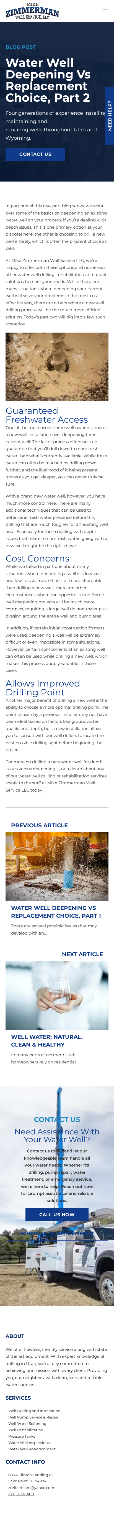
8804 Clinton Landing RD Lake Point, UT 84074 (31, 1478)
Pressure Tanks (21, 1436)
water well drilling (36, 274)
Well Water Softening (27, 1423)
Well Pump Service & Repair (33, 1417)
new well (86, 700)
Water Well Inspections (29, 1442)
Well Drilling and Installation (34, 1411)
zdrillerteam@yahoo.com (31, 1487)
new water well (49, 496)
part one (19, 205)
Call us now (57, 1214)
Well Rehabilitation (25, 1430)
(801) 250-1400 (21, 1494)
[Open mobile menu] (105, 11)
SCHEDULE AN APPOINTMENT (57, 1233)
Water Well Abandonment (32, 1449)
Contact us (35, 154)
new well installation (30, 434)
